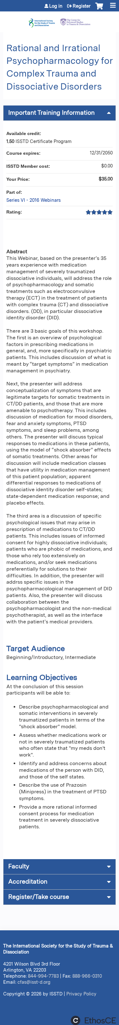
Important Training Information (51, 112)
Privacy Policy (81, 993)
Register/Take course (38, 896)
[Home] (59, 20)
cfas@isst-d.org (33, 982)
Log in (56, 6)
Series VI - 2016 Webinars (33, 200)
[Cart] (99, 9)
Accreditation (27, 881)
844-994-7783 (43, 976)
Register (81, 6)
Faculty (18, 866)
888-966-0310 (87, 976)
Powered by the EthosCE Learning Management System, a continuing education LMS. (93, 1020)
